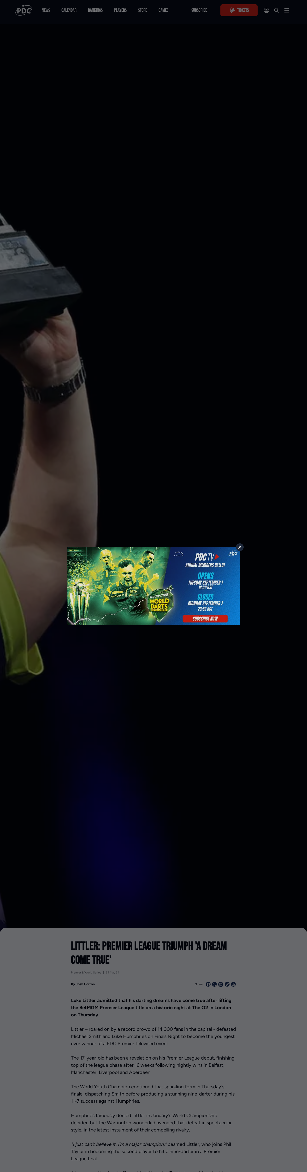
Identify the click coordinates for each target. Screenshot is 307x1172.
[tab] (240, 547)
